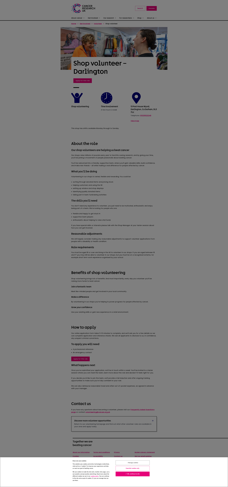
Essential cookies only (132, 468)
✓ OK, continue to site (133, 474)
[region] (114, 472)
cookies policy (95, 476)
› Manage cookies (132, 463)
